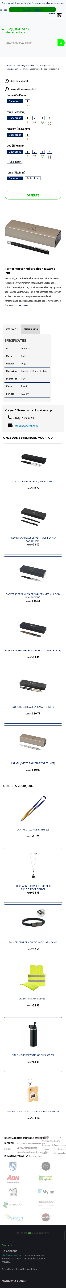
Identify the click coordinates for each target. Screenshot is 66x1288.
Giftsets (45, 1137)
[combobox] (30, 42)
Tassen (57, 1137)
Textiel (45, 1153)
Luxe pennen (12, 69)
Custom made (24, 1138)
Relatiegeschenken (25, 66)
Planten (7, 1149)
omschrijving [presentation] (31, 329)
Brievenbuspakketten (16, 1156)
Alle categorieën (38, 1138)
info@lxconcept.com (26, 425)
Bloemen (9, 1143)
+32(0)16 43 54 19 (17, 28)
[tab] (12, 329)
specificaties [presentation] (12, 329)
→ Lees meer (21, 305)
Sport (57, 1141)
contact (31, 1233)
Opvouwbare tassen (26, 1148)
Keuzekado (10, 1138)
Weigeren (61, 10)
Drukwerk (46, 1149)
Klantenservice (14, 32)
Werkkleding (48, 1141)
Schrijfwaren (45, 66)
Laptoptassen (23, 1152)
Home (9, 66)
